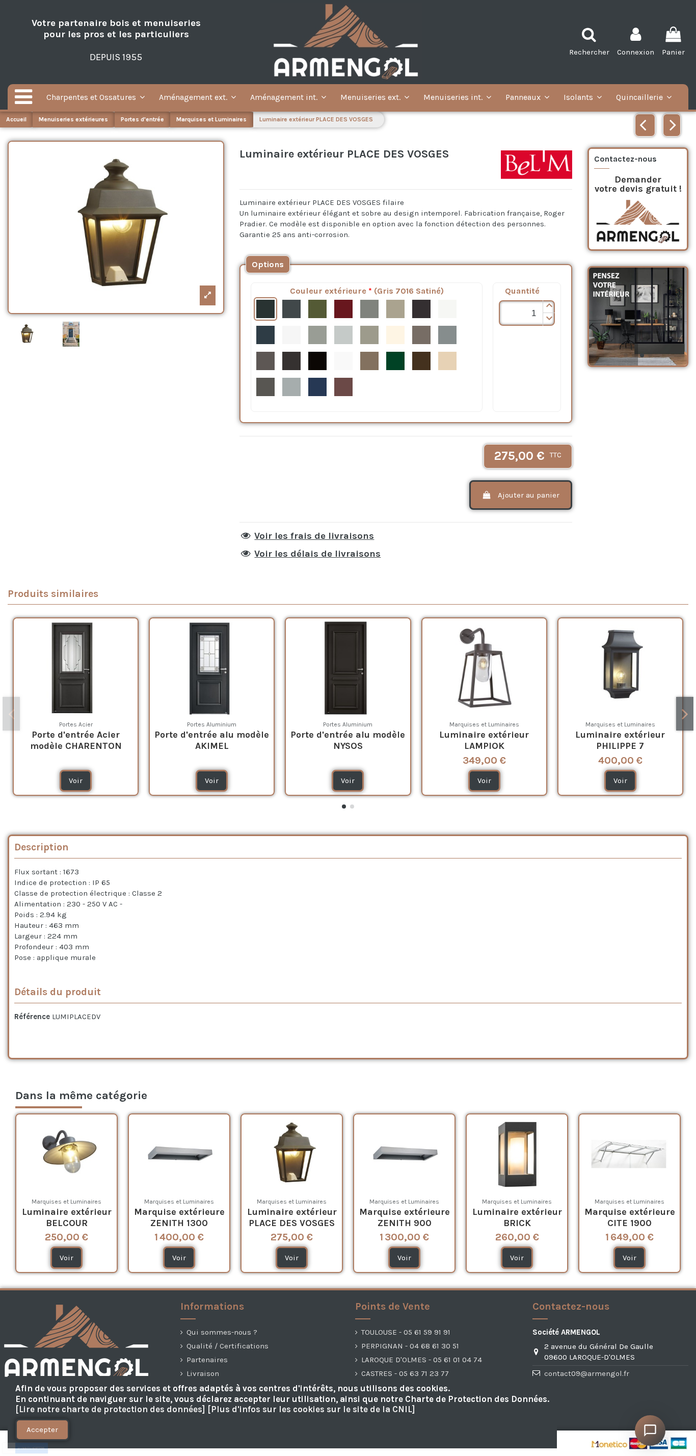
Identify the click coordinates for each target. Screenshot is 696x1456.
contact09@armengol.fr (586, 1373)
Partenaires (207, 1359)
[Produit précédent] (645, 125)
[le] (268, 264)
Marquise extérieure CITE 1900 (629, 1217)
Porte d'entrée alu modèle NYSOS (347, 740)
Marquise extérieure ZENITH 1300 (179, 1217)
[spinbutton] (527, 313)
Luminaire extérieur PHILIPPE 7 (620, 740)
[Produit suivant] (672, 125)
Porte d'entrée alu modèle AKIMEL (211, 740)
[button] (549, 306)
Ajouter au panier (528, 495)
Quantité (522, 291)
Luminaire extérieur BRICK (517, 1217)
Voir (76, 780)
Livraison (202, 1373)
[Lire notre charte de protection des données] (110, 1409)
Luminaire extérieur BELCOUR (67, 1217)
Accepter (42, 1429)
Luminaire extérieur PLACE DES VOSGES (292, 1217)
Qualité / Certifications (227, 1345)
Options (268, 264)
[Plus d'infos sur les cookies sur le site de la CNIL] (311, 1409)
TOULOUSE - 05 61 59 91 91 (405, 1332)
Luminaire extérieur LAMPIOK (484, 740)
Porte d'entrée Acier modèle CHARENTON (76, 740)
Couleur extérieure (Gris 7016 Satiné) (367, 291)
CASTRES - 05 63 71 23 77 (405, 1373)
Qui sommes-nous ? (221, 1332)
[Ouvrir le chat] (650, 1430)
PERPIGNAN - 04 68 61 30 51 (410, 1345)
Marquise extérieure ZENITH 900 (404, 1217)
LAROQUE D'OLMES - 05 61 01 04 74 (421, 1359)
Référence (32, 1016)
